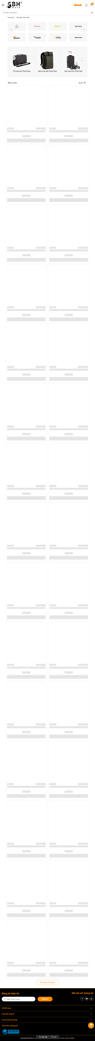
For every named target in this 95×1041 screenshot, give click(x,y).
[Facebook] (82, 999)
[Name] (92, 13)
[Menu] (3, 5)
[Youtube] (87, 999)
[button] (84, 29)
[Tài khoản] (86, 5)
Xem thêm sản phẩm (47, 982)
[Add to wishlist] (44, 128)
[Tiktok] (91, 999)
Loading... (10, 128)
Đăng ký (45, 999)
